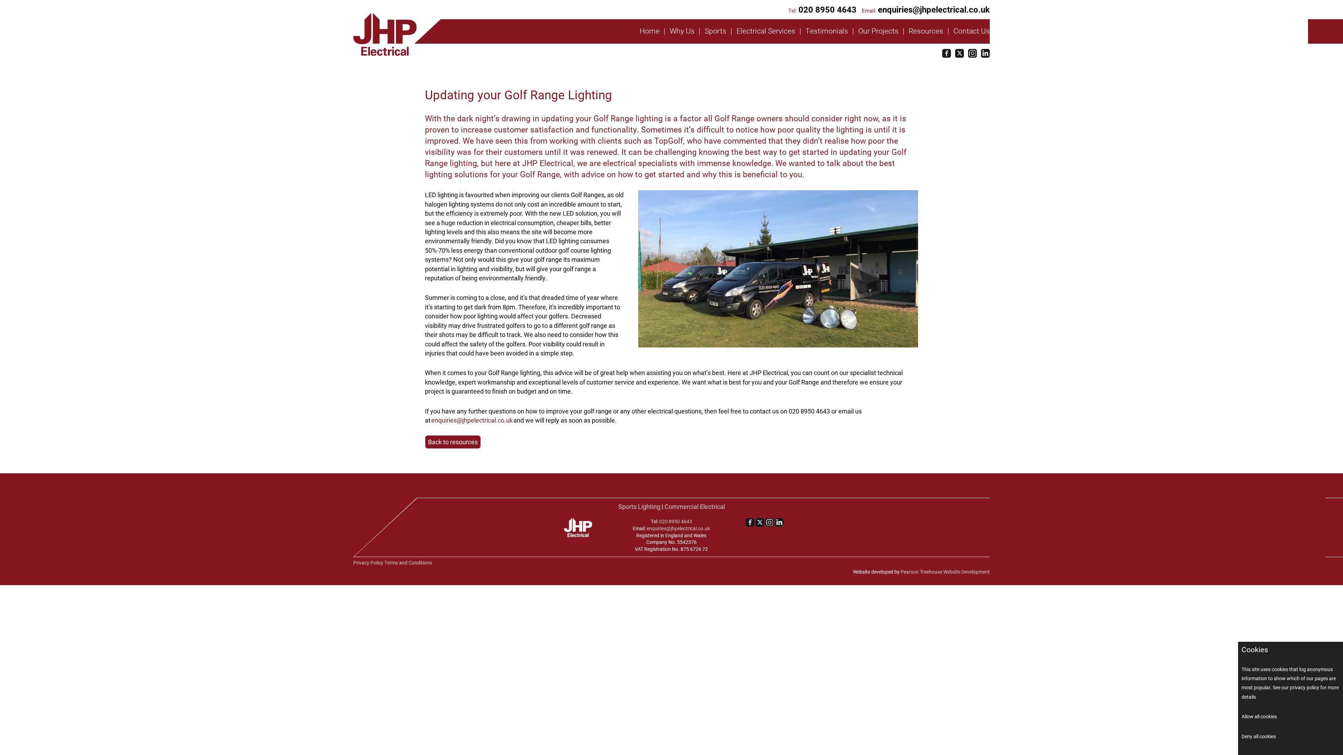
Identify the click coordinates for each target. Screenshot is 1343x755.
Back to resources (453, 442)
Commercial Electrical (695, 506)
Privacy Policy (368, 562)
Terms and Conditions (408, 562)
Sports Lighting (639, 506)
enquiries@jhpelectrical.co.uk (934, 9)
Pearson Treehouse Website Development (945, 571)
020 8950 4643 (827, 9)
